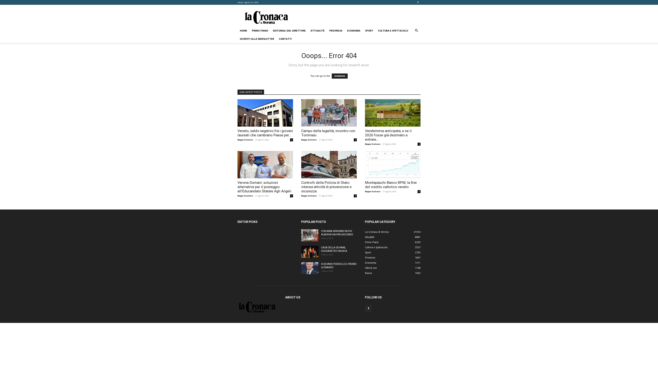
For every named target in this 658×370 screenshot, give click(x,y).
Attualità (317, 30)
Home (243, 30)
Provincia (335, 30)
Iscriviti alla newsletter (257, 38)
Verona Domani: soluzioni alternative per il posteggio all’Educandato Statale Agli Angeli (264, 187)
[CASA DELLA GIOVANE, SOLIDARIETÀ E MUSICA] (309, 252)
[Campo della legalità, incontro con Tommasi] (329, 113)
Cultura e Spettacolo (393, 30)
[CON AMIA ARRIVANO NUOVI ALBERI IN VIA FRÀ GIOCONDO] (309, 235)
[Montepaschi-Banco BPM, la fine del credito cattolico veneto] (393, 164)
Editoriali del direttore (289, 30)
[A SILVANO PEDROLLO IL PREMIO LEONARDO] (309, 268)
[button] (416, 31)
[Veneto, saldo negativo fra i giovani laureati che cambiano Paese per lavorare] (265, 113)
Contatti (285, 38)
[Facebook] (418, 2)
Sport (369, 30)
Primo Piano (260, 30)
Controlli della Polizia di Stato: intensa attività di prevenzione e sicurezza (326, 187)
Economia (353, 30)
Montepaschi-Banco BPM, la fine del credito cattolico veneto (391, 185)
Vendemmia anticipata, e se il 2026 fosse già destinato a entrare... (388, 135)
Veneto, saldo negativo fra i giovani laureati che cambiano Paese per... (265, 133)
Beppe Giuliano (245, 139)
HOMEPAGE (339, 76)
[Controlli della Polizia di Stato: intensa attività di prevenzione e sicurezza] (329, 164)
